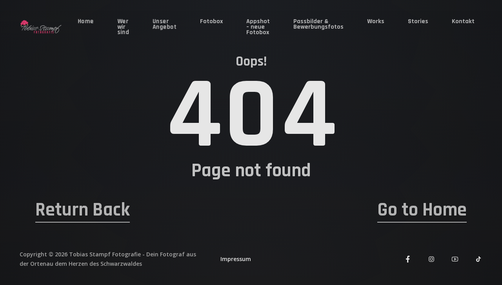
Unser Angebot (164, 24)
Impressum (235, 259)
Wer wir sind (123, 27)
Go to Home (422, 210)
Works (375, 21)
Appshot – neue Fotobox (258, 27)
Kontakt (463, 21)
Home (86, 21)
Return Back (82, 210)
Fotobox (211, 21)
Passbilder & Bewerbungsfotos (318, 24)
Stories (418, 21)
